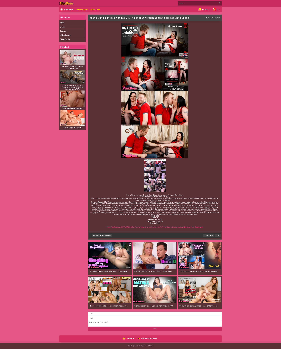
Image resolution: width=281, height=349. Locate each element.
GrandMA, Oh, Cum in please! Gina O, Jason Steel (153, 272)
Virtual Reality (65, 39)
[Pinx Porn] (72, 3)
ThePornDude (82, 9)
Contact (206, 9)
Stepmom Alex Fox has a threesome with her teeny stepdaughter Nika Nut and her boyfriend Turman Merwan (198, 272)
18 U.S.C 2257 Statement (144, 346)
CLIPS (62, 23)
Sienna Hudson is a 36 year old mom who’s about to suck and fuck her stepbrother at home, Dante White (153, 306)
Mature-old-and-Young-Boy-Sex (102, 235)
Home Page (68, 9)
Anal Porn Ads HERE (149, 339)
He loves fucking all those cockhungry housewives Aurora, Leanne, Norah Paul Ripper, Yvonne (108, 306)
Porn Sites (95, 9)
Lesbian (63, 31)
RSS (218, 9)
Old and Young (65, 35)
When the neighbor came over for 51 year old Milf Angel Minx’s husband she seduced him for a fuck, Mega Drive (108, 272)
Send (154, 329)
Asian (62, 27)
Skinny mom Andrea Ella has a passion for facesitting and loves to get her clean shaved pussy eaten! (198, 306)
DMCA (130, 346)
